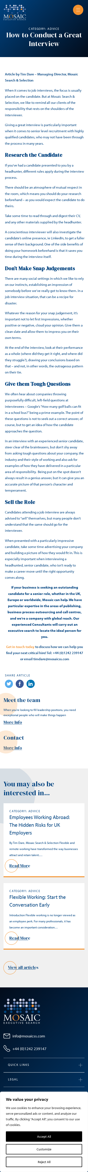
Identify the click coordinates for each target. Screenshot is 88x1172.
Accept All (44, 1136)
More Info (13, 722)
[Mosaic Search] (15, 12)
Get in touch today (20, 646)
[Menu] (78, 10)
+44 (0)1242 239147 (29, 1048)
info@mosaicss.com (28, 1035)
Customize (44, 1149)
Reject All (44, 1162)
